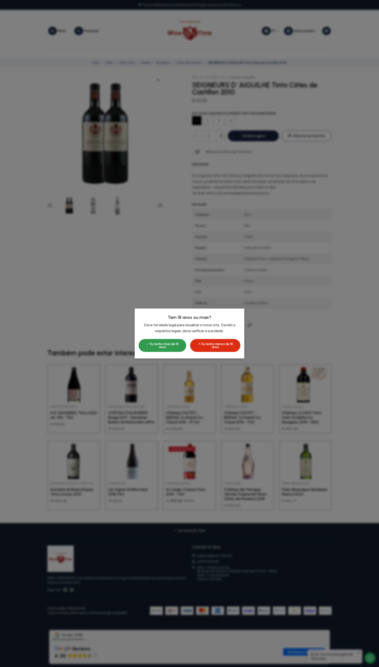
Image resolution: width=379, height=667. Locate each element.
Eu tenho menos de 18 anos (217, 345)
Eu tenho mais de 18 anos (163, 345)
